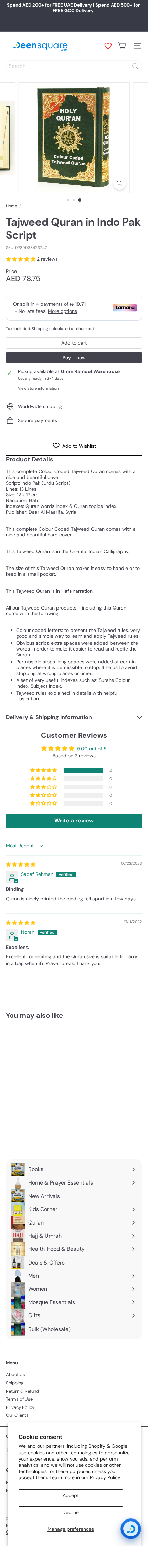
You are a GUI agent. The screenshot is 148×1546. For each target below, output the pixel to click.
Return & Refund (22, 1391)
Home (11, 206)
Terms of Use (19, 1399)
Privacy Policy (105, 1477)
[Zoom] (119, 183)
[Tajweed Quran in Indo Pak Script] (48, 1080)
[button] (21, 259)
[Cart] (122, 46)
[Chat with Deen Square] (130, 1528)
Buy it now (74, 358)
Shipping (40, 328)
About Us (15, 1375)
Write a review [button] (74, 820)
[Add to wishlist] (79, 1037)
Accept (71, 1495)
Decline (70, 1512)
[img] (20, 864)
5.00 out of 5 (92, 749)
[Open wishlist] (108, 46)
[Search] (135, 66)
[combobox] (74, 66)
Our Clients (17, 1415)
